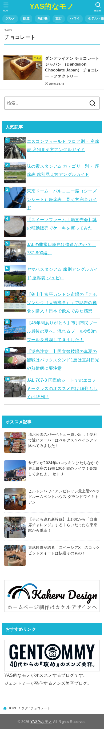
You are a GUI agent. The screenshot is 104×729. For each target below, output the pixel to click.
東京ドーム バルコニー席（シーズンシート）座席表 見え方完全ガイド (62, 199)
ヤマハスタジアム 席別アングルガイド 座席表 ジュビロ (62, 273)
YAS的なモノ (52, 6)
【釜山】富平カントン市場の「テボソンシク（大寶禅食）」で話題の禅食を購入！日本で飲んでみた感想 (62, 302)
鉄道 (26, 18)
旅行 (58, 18)
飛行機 (42, 18)
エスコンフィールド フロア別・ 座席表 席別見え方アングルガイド (63, 145)
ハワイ (75, 18)
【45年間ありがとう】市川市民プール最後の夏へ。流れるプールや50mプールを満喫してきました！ (62, 331)
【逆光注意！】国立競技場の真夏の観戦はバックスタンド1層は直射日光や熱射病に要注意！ (63, 359)
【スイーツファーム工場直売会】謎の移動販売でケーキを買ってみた (62, 223)
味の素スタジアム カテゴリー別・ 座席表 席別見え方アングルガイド (63, 170)
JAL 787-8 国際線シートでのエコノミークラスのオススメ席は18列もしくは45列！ (62, 388)
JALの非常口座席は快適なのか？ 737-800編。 (61, 248)
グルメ (10, 18)
